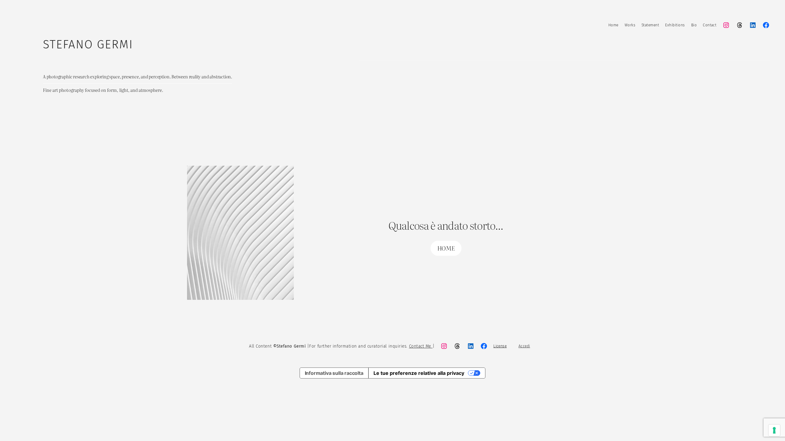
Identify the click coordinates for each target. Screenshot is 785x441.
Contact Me (421, 346)
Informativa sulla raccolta (334, 373)
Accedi (524, 346)
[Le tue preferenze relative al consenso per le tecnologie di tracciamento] (774, 430)
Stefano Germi (88, 44)
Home (613, 25)
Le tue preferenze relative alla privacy (418, 373)
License (500, 346)
